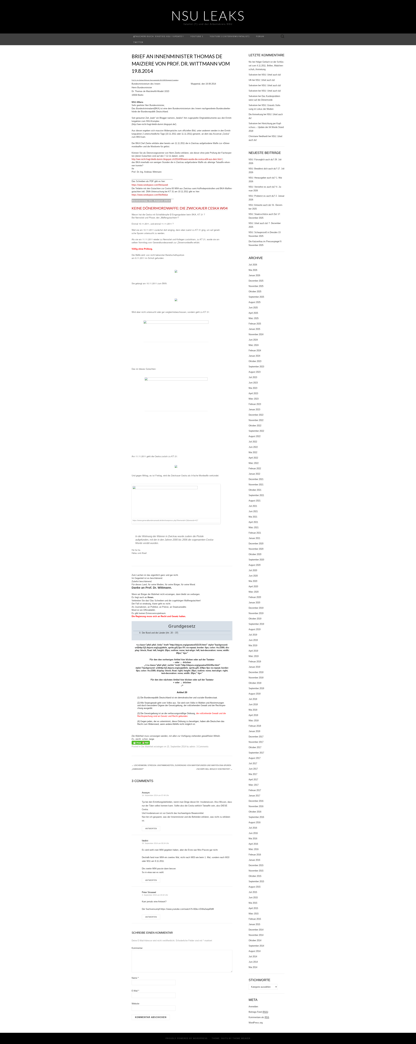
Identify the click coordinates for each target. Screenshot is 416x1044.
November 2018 (256, 677)
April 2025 (253, 313)
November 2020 (256, 549)
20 (171, 633)
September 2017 (256, 752)
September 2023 (256, 366)
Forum (260, 36)
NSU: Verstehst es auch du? (262, 187)
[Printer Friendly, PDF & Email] (141, 742)
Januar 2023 (254, 409)
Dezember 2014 (256, 929)
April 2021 (253, 522)
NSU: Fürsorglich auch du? (261, 159)
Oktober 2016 (255, 811)
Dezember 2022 (256, 415)
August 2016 (254, 822)
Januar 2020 (254, 602)
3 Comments (202, 746)
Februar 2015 (255, 919)
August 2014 (254, 951)
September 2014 (256, 946)
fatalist (145, 840)
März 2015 (254, 913)
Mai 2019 (253, 645)
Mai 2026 (253, 270)
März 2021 (254, 527)
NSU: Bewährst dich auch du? (263, 168)
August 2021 (254, 500)
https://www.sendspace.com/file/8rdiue (150, 195)
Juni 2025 (253, 307)
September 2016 (256, 817)
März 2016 (254, 849)
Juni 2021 (253, 511)
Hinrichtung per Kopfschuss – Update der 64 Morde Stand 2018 (266, 127)
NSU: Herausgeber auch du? (262, 177)
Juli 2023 (253, 377)
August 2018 (254, 693)
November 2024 (256, 334)
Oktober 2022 (255, 425)
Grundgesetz (182, 626)
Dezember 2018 (256, 672)
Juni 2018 (253, 704)
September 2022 (256, 431)
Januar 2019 (254, 667)
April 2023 (253, 393)
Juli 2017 (253, 763)
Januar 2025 (254, 329)
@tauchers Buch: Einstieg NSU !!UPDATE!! (158, 36)
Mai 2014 (253, 967)
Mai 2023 (253, 388)
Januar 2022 (254, 474)
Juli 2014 (253, 956)
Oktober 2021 (255, 490)
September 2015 (256, 881)
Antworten (151, 828)
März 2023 (254, 399)
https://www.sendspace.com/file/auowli (150, 185)
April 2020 (253, 586)
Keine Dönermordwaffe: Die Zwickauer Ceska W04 (180, 208)
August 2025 (254, 302)
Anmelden (253, 1006)
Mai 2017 (253, 774)
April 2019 (253, 651)
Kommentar (137, 948)
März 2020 (254, 592)
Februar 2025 (255, 323)
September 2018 (256, 688)
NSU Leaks (208, 15)
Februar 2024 (255, 350)
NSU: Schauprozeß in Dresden (263, 232)
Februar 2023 (255, 404)
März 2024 (254, 345)
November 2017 (256, 742)
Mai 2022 (253, 452)
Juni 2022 (253, 447)
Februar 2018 (255, 726)
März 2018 (254, 720)
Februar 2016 (255, 854)
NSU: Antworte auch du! (260, 205)
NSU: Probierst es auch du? (262, 196)
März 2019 (254, 656)
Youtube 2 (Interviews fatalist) (230, 36)
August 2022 (254, 436)
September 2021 (256, 495)
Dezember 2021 (256, 479)
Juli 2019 (253, 634)
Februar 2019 (255, 661)
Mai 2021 (253, 516)
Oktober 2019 (255, 618)
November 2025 (256, 286)
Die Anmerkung (256, 114)
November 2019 (256, 613)
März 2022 (254, 463)
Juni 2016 (253, 833)
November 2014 (256, 935)
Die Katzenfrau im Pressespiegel (264, 241)
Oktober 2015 (255, 876)
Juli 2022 (253, 441)
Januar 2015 (254, 924)
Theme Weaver (241, 1038)
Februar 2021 (255, 533)
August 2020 (254, 565)
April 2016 (253, 844)
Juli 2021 (253, 506)
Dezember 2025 (256, 281)
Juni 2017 (253, 769)
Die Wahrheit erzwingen (152, 746)
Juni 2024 (253, 340)
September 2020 (256, 559)
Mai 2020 (253, 581)
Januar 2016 (254, 860)
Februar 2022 (255, 468)
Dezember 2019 (256, 608)
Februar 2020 (255, 597)
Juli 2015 (253, 892)
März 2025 (254, 318)
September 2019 (256, 624)
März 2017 (254, 785)
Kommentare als (259, 1017)
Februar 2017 (255, 790)
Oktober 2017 (255, 747)
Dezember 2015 (256, 865)
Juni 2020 (253, 575)
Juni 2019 (253, 640)
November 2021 (256, 484)
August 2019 (254, 629)
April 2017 (253, 779)
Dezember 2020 (256, 543)
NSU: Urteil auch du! (271, 74)
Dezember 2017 (256, 736)
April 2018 (253, 715)
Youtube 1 (196, 36)
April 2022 (253, 458)
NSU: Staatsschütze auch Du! (263, 214)
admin (192, 746)
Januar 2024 (254, 356)
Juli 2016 (253, 828)
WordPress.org (256, 1022)
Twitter (138, 42)
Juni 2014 (253, 962)
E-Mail (135, 991)
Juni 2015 (253, 897)
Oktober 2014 (255, 940)
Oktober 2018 (255, 683)
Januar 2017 (254, 795)
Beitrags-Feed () (258, 1012)
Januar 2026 (254, 275)
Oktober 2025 (255, 291)
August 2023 (254, 372)
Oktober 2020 (255, 554)
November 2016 (256, 806)
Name (135, 978)
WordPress (200, 1038)
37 (176, 633)
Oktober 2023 (255, 361)
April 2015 (253, 908)
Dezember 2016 (256, 801)
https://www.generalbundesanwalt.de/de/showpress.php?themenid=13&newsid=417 (165, 520)
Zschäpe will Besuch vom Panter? (214, 769)
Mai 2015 (253, 903)
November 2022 (256, 420)
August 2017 (254, 758)
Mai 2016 (253, 838)
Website (135, 1003)
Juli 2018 (253, 699)
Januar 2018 (254, 731)
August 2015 (254, 887)
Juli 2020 (253, 570)
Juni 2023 (253, 382)
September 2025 (256, 297)
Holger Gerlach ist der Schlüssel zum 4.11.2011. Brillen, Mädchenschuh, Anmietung (266, 66)
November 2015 (256, 870)
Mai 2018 (253, 710)
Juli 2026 (253, 264)
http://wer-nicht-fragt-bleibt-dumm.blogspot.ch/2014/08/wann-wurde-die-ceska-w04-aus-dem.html (177, 159)
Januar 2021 (254, 538)
